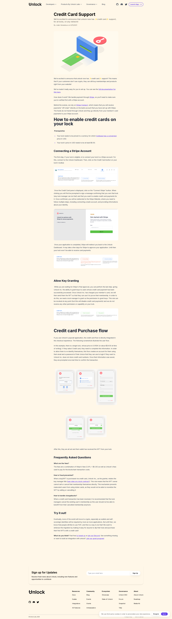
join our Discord (94, 536)
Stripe (92, 97)
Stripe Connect (82, 105)
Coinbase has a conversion (106, 136)
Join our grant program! (95, 538)
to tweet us (81, 536)
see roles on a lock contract (78, 481)
